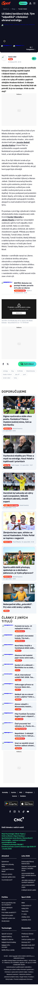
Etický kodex (9, 979)
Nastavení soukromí (12, 974)
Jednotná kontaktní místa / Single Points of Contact (18, 977)
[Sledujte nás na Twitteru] (19, 811)
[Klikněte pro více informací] (4, 41)
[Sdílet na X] (7, 364)
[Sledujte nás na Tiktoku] (23, 811)
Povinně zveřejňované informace (23, 979)
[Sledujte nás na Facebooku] (10, 811)
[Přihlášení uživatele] (30, 3)
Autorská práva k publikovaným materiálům (18, 967)
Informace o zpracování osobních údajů (16, 972)
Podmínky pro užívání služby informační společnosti (18, 969)
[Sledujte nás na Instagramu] (14, 811)
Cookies (30, 972)
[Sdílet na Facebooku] (3, 364)
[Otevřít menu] (34, 3)
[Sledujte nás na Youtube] (28, 811)
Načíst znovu (19, 313)
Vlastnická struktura (25, 974)
